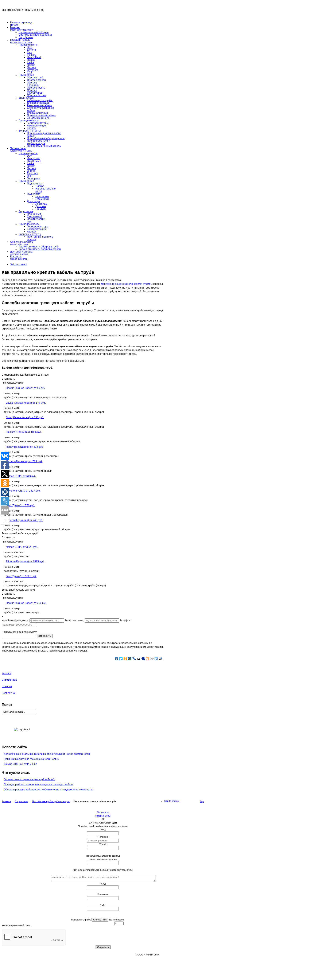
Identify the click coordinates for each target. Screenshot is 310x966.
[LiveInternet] (138, 658)
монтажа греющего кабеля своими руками (126, 283)
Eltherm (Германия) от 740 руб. (24, 520)
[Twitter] (121, 658)
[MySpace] (143, 658)
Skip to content (18, 264)
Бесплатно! (8, 693)
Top (202, 801)
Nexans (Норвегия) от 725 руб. (24, 461)
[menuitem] (83, 452)
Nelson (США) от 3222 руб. (22, 546)
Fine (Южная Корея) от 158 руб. (25, 417)
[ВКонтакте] (116, 658)
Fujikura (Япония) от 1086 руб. (24, 432)
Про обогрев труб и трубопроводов (51, 801)
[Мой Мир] (130, 658)
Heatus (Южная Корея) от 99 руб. (26, 388)
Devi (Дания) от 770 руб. (20, 505)
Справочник (9, 679)
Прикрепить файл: (81, 919)
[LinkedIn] (156, 658)
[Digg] (152, 658)
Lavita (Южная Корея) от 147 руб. (26, 402)
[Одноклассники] (125, 658)
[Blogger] (147, 658)
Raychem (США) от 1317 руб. (23, 490)
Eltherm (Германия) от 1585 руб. (25, 561)
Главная (6, 801)
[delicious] (161, 658)
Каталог (6, 673)
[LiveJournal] (134, 658)
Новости (7, 686)
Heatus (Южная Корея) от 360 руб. (26, 603)
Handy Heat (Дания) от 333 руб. (24, 446)
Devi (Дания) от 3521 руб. (21, 576)
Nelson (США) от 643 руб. (21, 476)
